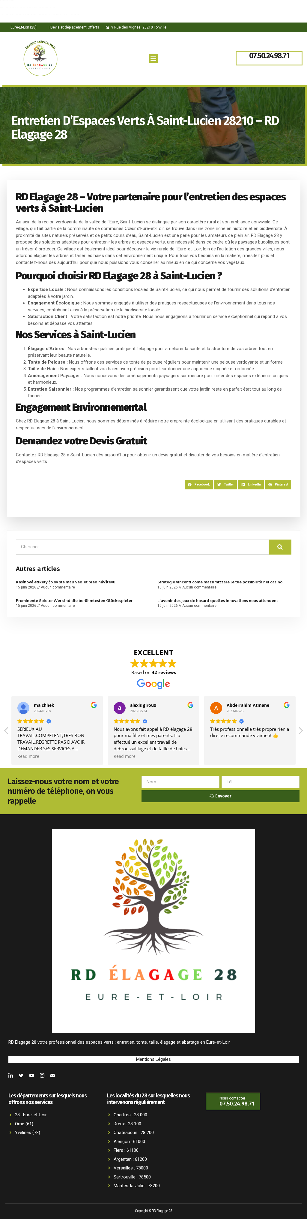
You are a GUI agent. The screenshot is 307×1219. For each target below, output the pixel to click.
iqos (33, 7)
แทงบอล (47, 7)
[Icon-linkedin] (10, 1075)
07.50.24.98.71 (269, 55)
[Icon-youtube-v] (31, 1075)
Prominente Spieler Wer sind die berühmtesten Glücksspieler (74, 600)
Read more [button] (28, 756)
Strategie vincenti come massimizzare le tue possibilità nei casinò (219, 581)
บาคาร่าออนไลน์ (16, 14)
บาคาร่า (8, 22)
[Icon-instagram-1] (42, 1075)
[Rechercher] (280, 547)
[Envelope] (52, 1075)
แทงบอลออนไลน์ (33, 22)
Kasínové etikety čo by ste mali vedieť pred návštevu (65, 581)
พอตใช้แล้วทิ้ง (13, 21)
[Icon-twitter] (21, 1075)
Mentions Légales (153, 1059)
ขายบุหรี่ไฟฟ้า (14, 7)
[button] (153, 58)
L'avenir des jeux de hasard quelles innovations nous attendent (217, 600)
